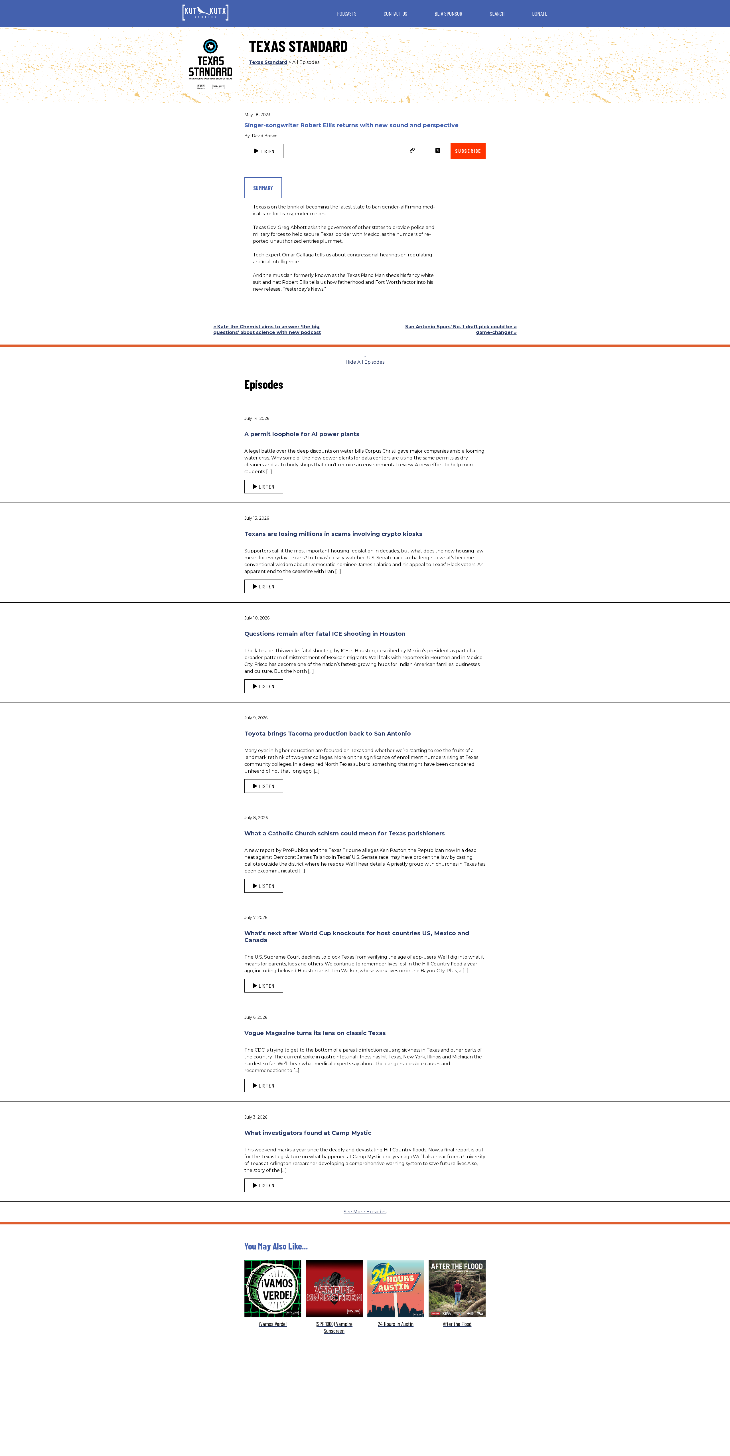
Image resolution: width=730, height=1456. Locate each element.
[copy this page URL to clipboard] (412, 150)
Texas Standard (268, 62)
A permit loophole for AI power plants (301, 434)
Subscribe (468, 151)
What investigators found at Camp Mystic (307, 1132)
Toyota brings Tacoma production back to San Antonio (327, 733)
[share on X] (437, 150)
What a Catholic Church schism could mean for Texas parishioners (344, 833)
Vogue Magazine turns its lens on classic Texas (315, 1033)
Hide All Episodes (365, 362)
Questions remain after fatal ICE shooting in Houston (324, 633)
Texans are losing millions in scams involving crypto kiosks (333, 533)
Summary (263, 188)
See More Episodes (365, 1211)
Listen (267, 151)
